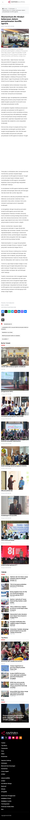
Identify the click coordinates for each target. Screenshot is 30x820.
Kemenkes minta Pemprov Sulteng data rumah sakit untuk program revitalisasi (13, 365)
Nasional (3, 786)
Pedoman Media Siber (7, 806)
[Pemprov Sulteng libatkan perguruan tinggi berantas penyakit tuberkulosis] (15, 430)
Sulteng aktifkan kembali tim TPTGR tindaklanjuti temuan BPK (12, 514)
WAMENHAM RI (8, 324)
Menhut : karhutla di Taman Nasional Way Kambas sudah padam (18, 601)
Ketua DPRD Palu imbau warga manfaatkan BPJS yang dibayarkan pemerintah (19, 693)
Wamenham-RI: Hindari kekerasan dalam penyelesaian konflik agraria (13, 11)
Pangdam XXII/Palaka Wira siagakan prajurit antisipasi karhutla (18, 623)
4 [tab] (17, 723)
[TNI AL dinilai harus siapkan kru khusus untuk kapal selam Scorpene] (5, 609)
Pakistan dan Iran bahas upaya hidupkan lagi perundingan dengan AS (19, 578)
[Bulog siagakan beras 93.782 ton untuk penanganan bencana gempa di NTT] (5, 594)
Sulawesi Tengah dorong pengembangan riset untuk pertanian (14, 539)
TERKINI (3, 572)
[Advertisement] (15, 153)
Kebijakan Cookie (6, 801)
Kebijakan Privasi (6, 798)
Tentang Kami (5, 804)
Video (3, 753)
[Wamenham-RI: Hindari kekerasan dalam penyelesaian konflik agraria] (15, 651)
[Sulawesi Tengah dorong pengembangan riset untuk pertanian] (15, 530)
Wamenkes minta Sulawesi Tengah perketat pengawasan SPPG (15, 390)
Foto (2, 700)
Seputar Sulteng (6, 760)
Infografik (4, 791)
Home (6, 8)
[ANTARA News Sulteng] (16, 2)
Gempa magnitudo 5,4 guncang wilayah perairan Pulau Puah (17, 667)
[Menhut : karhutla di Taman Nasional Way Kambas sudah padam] (5, 601)
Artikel (3, 774)
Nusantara (4, 756)
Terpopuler (4, 748)
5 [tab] (19, 723)
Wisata (3, 789)
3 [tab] (15, 723)
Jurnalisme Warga (6, 783)
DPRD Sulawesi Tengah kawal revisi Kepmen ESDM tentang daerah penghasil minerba (15, 465)
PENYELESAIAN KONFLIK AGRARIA (11, 335)
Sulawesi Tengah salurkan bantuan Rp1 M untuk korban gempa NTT (14, 564)
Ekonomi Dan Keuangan (8, 766)
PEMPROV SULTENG (7, 332)
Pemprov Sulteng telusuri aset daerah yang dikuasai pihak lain (14, 489)
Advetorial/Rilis (5, 778)
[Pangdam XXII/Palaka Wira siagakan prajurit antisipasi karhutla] (5, 624)
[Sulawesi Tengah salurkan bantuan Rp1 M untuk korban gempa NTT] (15, 554)
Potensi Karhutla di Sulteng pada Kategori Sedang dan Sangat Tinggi (13, 717)
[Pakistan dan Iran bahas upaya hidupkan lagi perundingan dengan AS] (5, 579)
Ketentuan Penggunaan (8, 795)
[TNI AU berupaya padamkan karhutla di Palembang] (5, 586)
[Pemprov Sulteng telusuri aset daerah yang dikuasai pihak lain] (15, 480)
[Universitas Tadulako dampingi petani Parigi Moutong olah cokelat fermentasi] (5, 631)
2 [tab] (12, 723)
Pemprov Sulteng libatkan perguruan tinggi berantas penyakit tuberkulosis (14, 440)
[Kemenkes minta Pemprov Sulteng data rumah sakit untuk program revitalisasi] (15, 356)
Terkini (3, 743)
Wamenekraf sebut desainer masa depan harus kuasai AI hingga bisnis (18, 616)
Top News (4, 637)
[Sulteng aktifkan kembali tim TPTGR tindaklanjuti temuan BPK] (15, 505)
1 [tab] (10, 723)
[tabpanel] (15, 713)
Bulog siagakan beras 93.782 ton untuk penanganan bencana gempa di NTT (18, 593)
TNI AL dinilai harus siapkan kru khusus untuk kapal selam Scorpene (19, 608)
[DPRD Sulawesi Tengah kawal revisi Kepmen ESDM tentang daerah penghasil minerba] (15, 455)
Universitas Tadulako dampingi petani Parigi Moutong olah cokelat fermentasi (19, 630)
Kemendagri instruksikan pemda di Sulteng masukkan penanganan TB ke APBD (14, 415)
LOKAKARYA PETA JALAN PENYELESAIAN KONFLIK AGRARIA (14, 328)
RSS (2, 809)
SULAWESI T (5, 339)
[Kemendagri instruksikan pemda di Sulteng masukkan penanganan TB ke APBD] (15, 406)
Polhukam (12, 8)
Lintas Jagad (5, 771)
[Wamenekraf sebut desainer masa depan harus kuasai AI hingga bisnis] (5, 616)
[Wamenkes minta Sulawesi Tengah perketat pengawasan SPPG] (15, 381)
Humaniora (4, 768)
